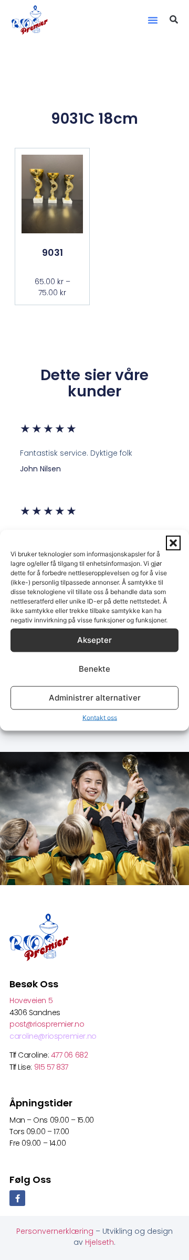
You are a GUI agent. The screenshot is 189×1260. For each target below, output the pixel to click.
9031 (52, 252)
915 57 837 (51, 1067)
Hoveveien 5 (30, 1000)
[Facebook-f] (17, 1198)
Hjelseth (99, 1242)
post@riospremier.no (46, 1024)
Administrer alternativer (95, 698)
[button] (173, 542)
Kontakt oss (99, 717)
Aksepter (94, 640)
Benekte (94, 669)
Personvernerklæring (56, 1231)
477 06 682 (70, 1055)
